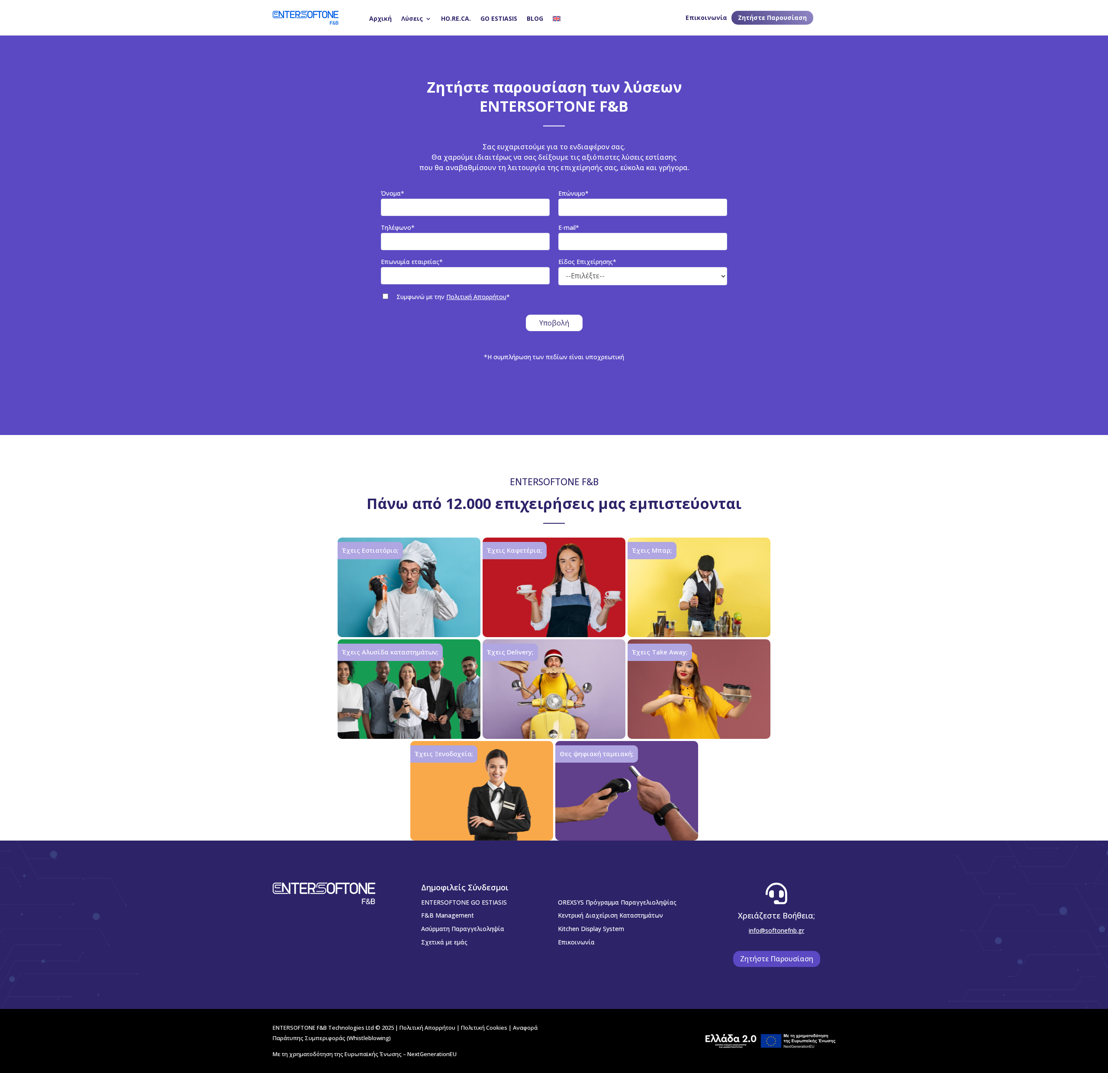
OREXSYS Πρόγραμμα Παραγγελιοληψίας (617, 902)
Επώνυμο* (573, 193)
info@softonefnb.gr (776, 930)
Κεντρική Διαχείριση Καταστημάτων (610, 915)
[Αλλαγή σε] (556, 18)
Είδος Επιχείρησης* (587, 262)
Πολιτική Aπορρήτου (427, 1027)
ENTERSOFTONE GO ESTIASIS (464, 902)
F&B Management (447, 915)
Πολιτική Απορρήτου (476, 297)
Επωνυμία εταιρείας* (412, 262)
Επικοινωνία (706, 17)
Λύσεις (412, 19)
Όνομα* (392, 193)
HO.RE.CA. (456, 19)
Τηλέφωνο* (398, 227)
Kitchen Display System (591, 929)
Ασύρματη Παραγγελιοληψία (462, 929)
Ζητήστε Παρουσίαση (772, 17)
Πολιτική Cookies (484, 1027)
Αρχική (380, 19)
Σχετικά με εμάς (444, 942)
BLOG (535, 19)
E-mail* (568, 227)
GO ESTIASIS (498, 19)
